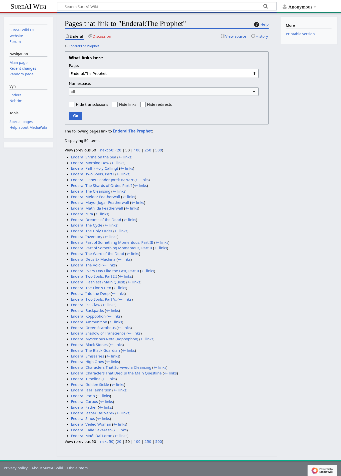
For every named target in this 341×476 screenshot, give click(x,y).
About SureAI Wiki (47, 467)
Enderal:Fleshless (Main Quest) (98, 281)
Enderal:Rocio (83, 395)
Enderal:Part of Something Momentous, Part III (112, 242)
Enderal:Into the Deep (90, 293)
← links (125, 156)
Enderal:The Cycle (86, 225)
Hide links (127, 104)
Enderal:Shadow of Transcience (98, 333)
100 (137, 149)
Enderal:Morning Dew (90, 162)
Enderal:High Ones (87, 361)
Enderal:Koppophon (88, 316)
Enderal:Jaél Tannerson (91, 389)
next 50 (106, 149)
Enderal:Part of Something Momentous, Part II (111, 247)
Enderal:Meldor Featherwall (95, 196)
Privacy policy (16, 467)
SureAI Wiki (28, 6)
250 (148, 149)
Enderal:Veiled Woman (91, 424)
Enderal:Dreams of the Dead (96, 219)
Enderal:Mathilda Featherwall (97, 208)
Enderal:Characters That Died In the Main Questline (116, 372)
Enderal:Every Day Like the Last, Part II (105, 270)
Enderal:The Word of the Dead (97, 253)
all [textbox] (73, 91)
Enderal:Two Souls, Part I (92, 173)
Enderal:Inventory (86, 236)
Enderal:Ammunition (89, 321)
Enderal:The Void (86, 264)
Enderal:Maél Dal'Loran (91, 435)
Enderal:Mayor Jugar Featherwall (100, 202)
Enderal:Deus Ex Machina (93, 259)
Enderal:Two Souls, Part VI (94, 299)
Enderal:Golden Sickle (90, 384)
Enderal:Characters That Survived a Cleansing (111, 367)
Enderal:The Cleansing (90, 191)
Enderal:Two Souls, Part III (94, 276)
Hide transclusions (92, 104)
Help (264, 24)
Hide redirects (159, 104)
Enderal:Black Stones (89, 344)
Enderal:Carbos (84, 401)
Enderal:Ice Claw (85, 304)
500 (158, 149)
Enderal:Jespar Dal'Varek (92, 412)
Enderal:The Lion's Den (91, 287)
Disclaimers (77, 467)
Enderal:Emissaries (87, 356)
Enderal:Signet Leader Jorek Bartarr (102, 179)
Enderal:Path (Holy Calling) (94, 168)
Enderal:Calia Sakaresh (91, 429)
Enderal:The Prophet (84, 46)
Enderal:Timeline (86, 378)
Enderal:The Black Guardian (95, 350)
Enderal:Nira (82, 213)
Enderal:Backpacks (87, 310)
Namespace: (80, 83)
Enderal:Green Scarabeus (93, 327)
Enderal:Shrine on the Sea (93, 156)
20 (119, 149)
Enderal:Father (84, 407)
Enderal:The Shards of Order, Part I (101, 185)
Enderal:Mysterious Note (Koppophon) (104, 338)
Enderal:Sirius (83, 418)
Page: (74, 65)
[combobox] (164, 73)
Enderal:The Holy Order (91, 230)
